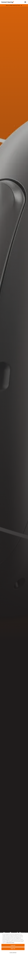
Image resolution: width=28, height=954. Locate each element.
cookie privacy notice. (10, 942)
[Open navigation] (25, 2)
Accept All (13, 945)
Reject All (13, 948)
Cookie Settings (13, 952)
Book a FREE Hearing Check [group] (13, 5)
